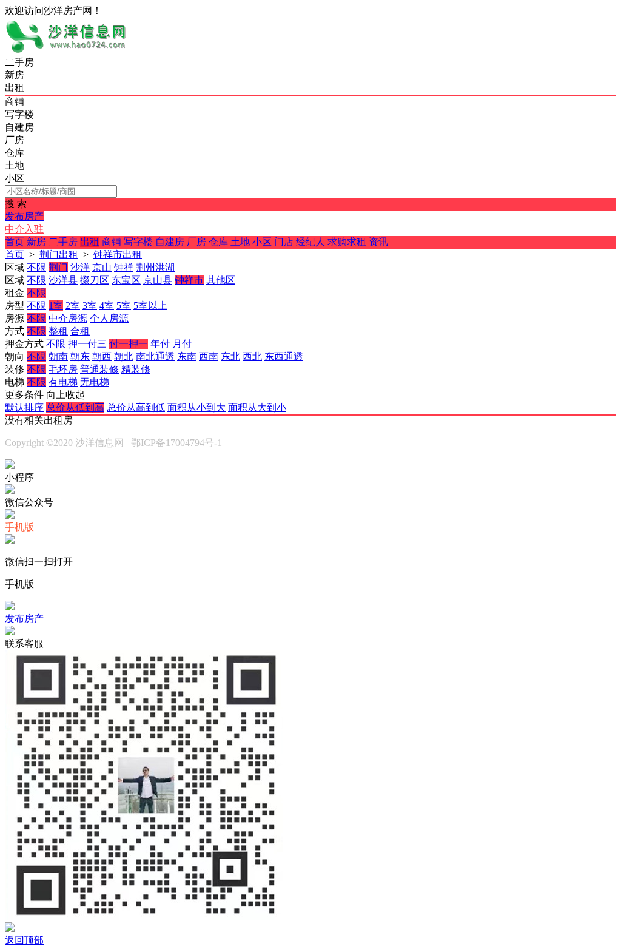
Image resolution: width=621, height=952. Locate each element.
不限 (36, 267)
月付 (182, 344)
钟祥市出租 (117, 254)
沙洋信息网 (99, 442)
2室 (72, 305)
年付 (160, 344)
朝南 (58, 356)
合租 (80, 331)
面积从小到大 (196, 407)
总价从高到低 (136, 407)
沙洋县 (63, 280)
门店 (284, 242)
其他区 (220, 280)
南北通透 (155, 356)
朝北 (123, 356)
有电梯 (63, 382)
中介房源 (68, 318)
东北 (230, 356)
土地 (240, 242)
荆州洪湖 (155, 267)
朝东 (80, 356)
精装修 (135, 369)
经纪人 (310, 242)
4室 (106, 305)
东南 (186, 356)
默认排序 (24, 407)
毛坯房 (63, 369)
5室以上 (150, 305)
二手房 (63, 242)
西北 (252, 356)
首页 (14, 242)
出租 (89, 242)
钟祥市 (189, 280)
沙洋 (80, 267)
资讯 (378, 242)
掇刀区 (94, 280)
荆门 (58, 267)
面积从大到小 (257, 407)
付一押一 (128, 344)
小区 (262, 242)
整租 (58, 331)
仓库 (218, 242)
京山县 (157, 280)
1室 (56, 305)
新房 (36, 242)
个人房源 (109, 318)
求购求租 (346, 242)
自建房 (169, 242)
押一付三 (87, 344)
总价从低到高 (75, 407)
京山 (102, 267)
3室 (89, 305)
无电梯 (94, 382)
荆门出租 (58, 254)
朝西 (102, 356)
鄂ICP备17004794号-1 (176, 442)
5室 (123, 305)
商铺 (111, 242)
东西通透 (283, 356)
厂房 (196, 242)
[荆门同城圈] (65, 51)
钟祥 (123, 267)
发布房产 (24, 216)
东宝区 (126, 280)
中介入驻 (24, 229)
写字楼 (138, 242)
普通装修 (99, 369)
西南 (208, 356)
